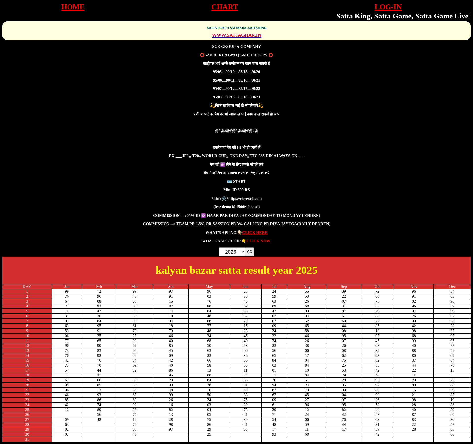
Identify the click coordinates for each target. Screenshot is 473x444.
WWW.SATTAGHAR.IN (236, 35)
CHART (224, 7)
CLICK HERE (255, 232)
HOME (72, 7)
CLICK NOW (258, 241)
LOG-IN (388, 7)
